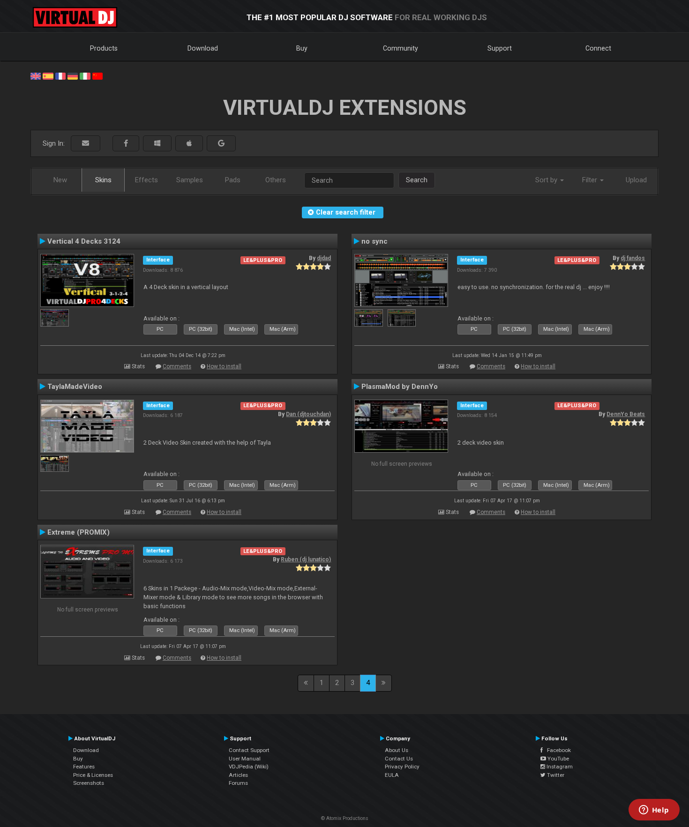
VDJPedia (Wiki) (249, 766)
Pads (232, 180)
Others (275, 180)
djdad (324, 258)
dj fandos (633, 258)
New (60, 180)
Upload (636, 180)
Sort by (547, 180)
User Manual (245, 758)
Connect (598, 48)
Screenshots (88, 783)
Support (499, 48)
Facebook (557, 750)
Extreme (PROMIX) (78, 532)
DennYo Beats (626, 414)
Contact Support (249, 750)
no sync (374, 241)
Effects (146, 180)
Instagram (559, 766)
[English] (35, 75)
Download (202, 48)
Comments (177, 366)
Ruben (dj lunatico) (306, 559)
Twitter (555, 775)
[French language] (60, 75)
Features (84, 766)
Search (416, 180)
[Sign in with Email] (85, 143)
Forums (238, 783)
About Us (396, 750)
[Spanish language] (48, 75)
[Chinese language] (97, 75)
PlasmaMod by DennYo (399, 386)
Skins (103, 180)
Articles (238, 775)
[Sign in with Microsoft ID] (157, 143)
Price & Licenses (93, 775)
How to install (224, 366)
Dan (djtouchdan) (308, 414)
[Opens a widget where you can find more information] (654, 810)
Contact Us (399, 758)
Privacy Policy (402, 766)
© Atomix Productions (344, 818)
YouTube (557, 758)
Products (104, 48)
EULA (392, 775)
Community (400, 48)
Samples (189, 180)
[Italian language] (85, 75)
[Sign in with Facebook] (125, 143)
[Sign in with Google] (221, 143)
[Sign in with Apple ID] (189, 143)
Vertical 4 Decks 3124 (83, 241)
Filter (590, 180)
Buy (301, 48)
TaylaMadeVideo (74, 386)
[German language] (72, 75)
